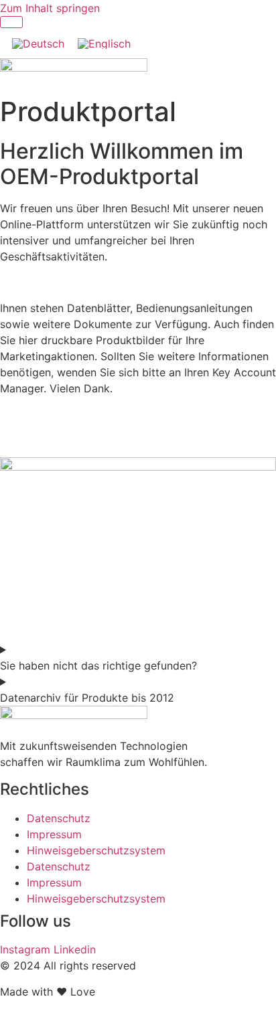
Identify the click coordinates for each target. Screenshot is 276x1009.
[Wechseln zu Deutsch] (38, 43)
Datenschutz (58, 818)
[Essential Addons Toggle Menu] (11, 22)
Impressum (54, 834)
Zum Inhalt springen (50, 8)
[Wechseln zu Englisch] (104, 43)
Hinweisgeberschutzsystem (96, 850)
